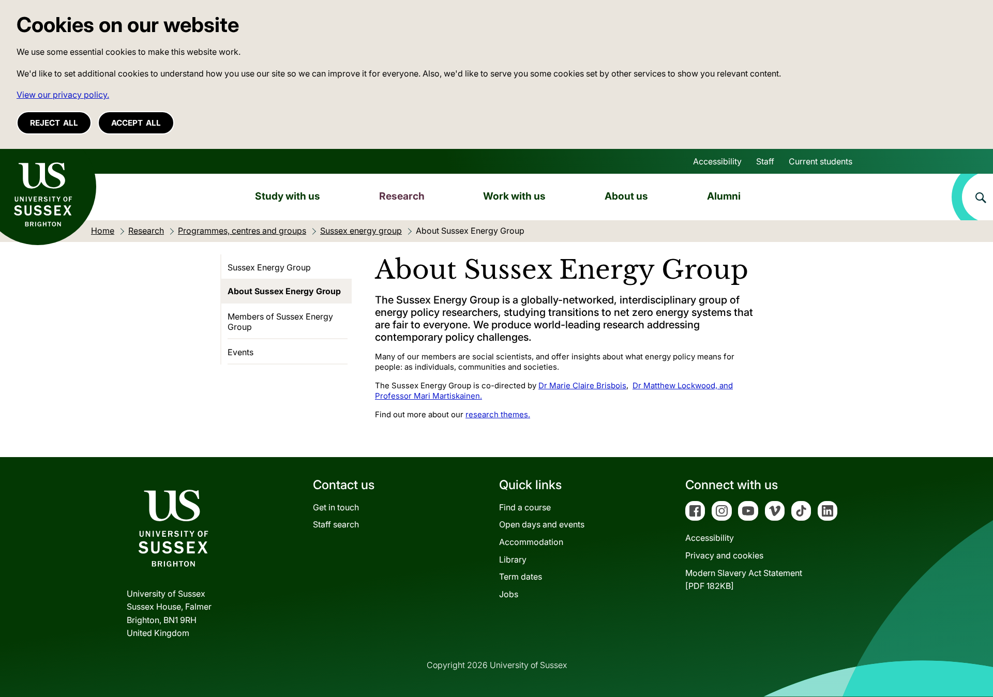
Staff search (336, 524)
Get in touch (336, 507)
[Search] (972, 197)
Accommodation (531, 542)
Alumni (724, 196)
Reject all (54, 123)
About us (626, 196)
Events (240, 352)
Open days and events (541, 524)
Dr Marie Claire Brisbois (582, 385)
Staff (765, 161)
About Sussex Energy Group (284, 291)
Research (402, 196)
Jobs (508, 594)
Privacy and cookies (724, 555)
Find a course (525, 507)
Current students (820, 161)
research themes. (497, 414)
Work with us (514, 196)
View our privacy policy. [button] (63, 94)
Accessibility (717, 161)
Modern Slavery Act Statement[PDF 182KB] (743, 580)
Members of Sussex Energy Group (280, 321)
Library (512, 559)
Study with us (287, 196)
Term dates (520, 576)
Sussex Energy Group (269, 267)
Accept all (136, 123)
